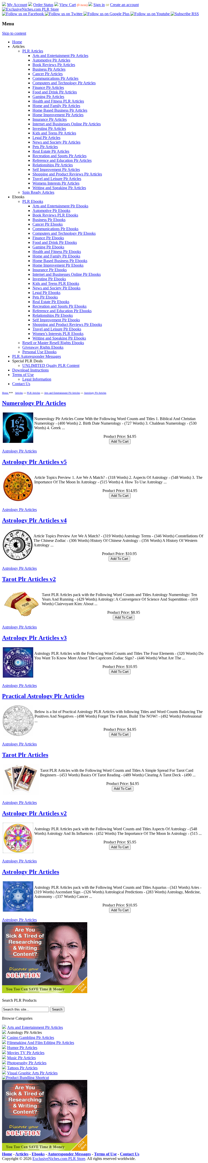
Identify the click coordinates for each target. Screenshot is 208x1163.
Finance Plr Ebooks (48, 238)
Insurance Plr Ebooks (49, 270)
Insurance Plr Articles (49, 119)
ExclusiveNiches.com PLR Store (58, 1158)
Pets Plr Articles (45, 147)
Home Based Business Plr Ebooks (59, 261)
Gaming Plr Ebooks (48, 247)
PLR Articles (32, 51)
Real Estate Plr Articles (50, 151)
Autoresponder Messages (69, 1154)
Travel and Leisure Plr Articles (56, 178)
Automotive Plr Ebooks (51, 210)
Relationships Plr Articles (52, 165)
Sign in (99, 5)
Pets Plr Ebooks (45, 297)
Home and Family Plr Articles (56, 106)
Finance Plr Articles (48, 87)
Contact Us (21, 384)
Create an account (124, 5)
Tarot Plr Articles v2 (29, 579)
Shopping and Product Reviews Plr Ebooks (67, 324)
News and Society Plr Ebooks (56, 288)
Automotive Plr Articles (51, 60)
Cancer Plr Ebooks (47, 224)
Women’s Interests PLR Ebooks (57, 333)
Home (17, 42)
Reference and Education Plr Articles (62, 160)
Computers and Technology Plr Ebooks (64, 233)
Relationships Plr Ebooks (52, 315)
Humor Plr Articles (22, 1048)
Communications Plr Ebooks (55, 229)
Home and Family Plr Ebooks (56, 256)
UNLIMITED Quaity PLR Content (50, 365)
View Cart (67, 5)
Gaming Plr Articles (48, 96)
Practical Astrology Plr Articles (43, 696)
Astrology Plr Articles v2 (34, 813)
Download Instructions (30, 370)
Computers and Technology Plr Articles (64, 83)
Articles (19, 392)
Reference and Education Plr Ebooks (62, 311)
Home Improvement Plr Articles (57, 115)
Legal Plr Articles (46, 137)
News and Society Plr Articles (56, 142)
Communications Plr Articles (55, 78)
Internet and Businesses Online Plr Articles (66, 124)
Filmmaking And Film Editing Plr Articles (40, 1042)
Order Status (43, 5)
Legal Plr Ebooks (46, 292)
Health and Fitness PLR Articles (58, 101)
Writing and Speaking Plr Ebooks (59, 338)
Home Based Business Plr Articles (59, 110)
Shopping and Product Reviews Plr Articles (67, 174)
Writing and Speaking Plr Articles (59, 188)
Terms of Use (23, 374)
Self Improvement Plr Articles (56, 169)
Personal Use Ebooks (39, 352)
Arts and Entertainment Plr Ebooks (60, 206)
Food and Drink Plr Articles (54, 92)
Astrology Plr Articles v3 (34, 638)
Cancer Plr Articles (47, 74)
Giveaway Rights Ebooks (42, 347)
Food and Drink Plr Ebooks (54, 242)
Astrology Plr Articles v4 (34, 520)
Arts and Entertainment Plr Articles (60, 55)
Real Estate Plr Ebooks (50, 302)
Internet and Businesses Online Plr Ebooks (66, 274)
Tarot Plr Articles (25, 755)
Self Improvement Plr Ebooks (56, 320)
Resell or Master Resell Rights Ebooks (53, 343)
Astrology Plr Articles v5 (34, 462)
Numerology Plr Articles (34, 403)
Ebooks (38, 1154)
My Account (17, 5)
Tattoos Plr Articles (22, 1068)
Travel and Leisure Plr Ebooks (56, 329)
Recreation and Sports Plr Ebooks (59, 306)
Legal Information (36, 379)
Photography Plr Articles (26, 1063)
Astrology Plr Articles (95, 392)
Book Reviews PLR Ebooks (55, 215)
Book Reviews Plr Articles (53, 65)
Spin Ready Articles (38, 192)
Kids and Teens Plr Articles (54, 133)
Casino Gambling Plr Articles (30, 1037)
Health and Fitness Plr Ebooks (56, 251)
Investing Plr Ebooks (49, 279)
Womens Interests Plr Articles (55, 183)
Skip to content (14, 33)
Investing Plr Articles (49, 128)
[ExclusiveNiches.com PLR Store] (30, 9)
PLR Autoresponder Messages (36, 356)
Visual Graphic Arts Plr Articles (32, 1073)
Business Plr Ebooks (48, 220)
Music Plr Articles (21, 1058)
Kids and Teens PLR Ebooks (55, 283)
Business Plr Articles (48, 69)
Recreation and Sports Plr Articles (59, 156)
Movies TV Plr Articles (25, 1053)
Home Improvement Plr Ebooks (57, 265)
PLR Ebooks (32, 201)
